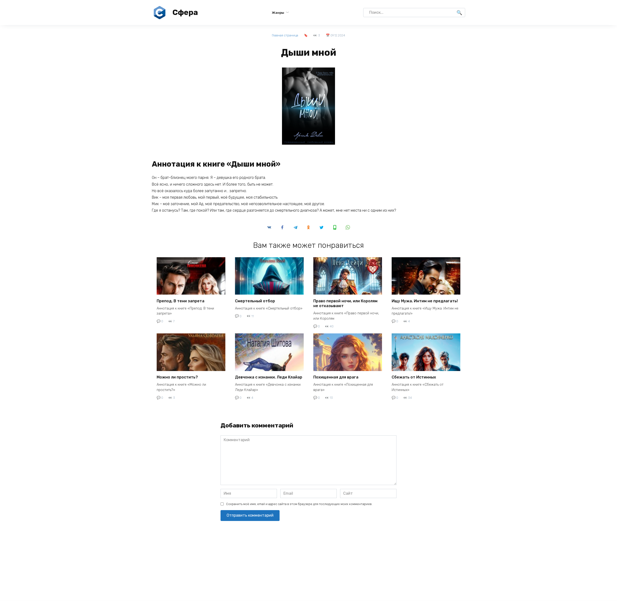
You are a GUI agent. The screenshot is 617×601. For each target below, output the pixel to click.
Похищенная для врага (335, 377)
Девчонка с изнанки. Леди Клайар (268, 377)
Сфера (185, 12)
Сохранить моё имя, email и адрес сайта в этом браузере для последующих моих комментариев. (299, 504)
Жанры (278, 12)
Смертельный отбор (255, 300)
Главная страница (285, 35)
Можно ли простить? (177, 377)
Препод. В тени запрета (180, 300)
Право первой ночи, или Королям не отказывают (345, 303)
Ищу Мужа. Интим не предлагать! (425, 300)
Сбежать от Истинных (414, 377)
